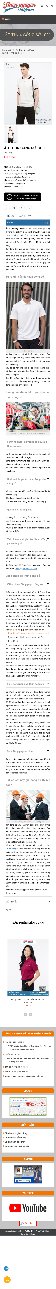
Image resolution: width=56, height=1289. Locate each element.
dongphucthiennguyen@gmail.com (27, 1076)
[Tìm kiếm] (52, 6)
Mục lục (10, 222)
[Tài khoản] (42, 6)
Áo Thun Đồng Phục (25, 50)
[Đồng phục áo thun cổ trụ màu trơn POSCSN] (28, 967)
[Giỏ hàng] (47, 6)
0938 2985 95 (22, 1072)
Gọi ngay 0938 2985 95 (26, 196)
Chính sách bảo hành (15, 1137)
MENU (8, 19)
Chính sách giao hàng (16, 1133)
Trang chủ (7, 50)
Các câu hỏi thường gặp (17, 1146)
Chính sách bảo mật (15, 1142)
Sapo (33, 1234)
